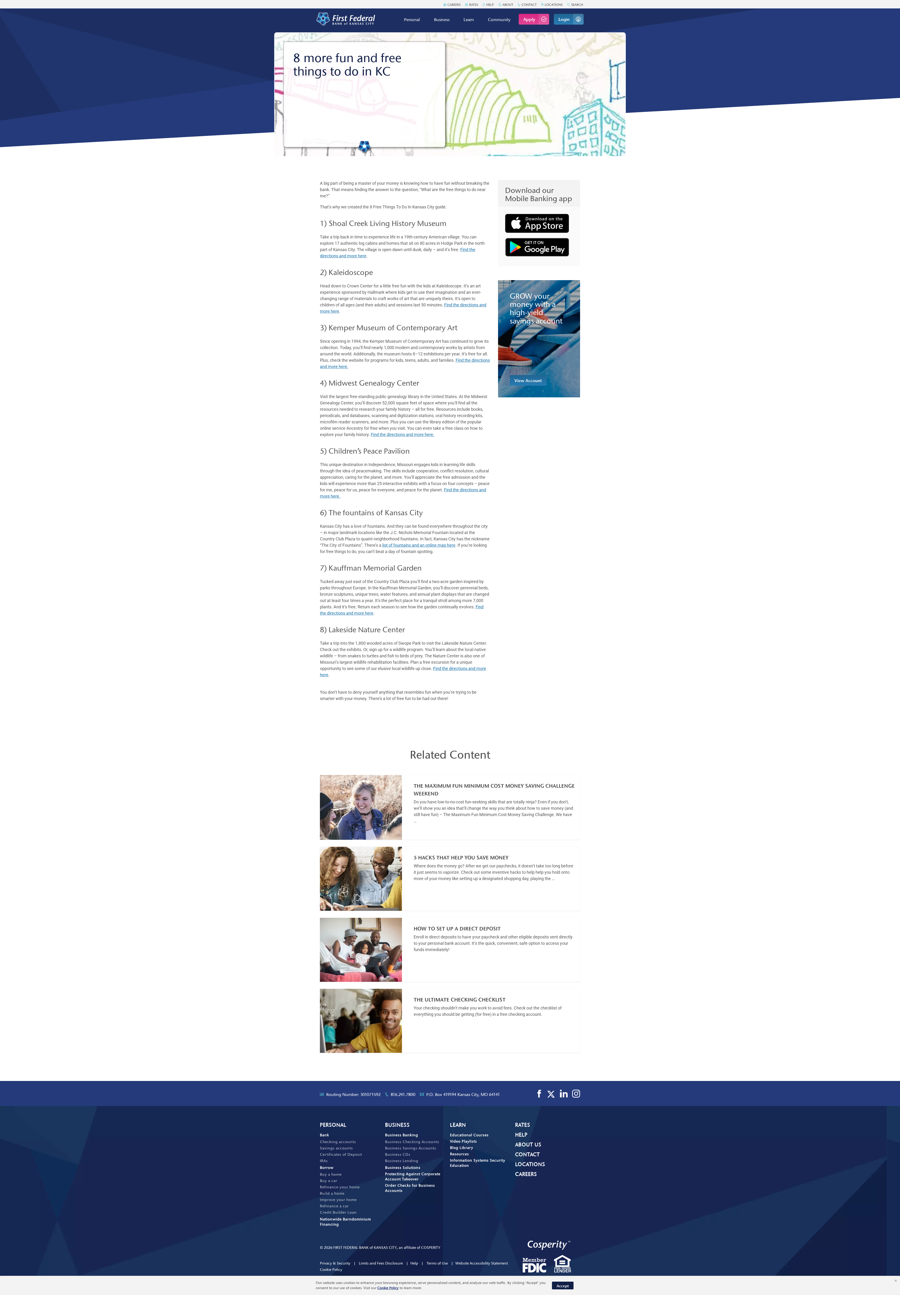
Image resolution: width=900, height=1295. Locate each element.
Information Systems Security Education (477, 1163)
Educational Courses (469, 1135)
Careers (453, 5)
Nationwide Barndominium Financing (345, 1222)
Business (442, 19)
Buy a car (328, 1180)
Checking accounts (338, 1141)
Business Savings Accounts (410, 1148)
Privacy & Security (335, 1263)
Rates (473, 5)
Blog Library (461, 1147)
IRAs (324, 1160)
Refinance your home (340, 1187)
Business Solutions (402, 1167)
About (507, 5)
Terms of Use (437, 1263)
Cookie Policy (331, 1269)
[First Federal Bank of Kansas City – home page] (345, 19)
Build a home (332, 1193)
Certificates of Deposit (341, 1154)
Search (576, 5)
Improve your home (338, 1199)
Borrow (327, 1167)
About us (528, 1144)
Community (499, 19)
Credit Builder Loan (338, 1212)
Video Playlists (463, 1141)
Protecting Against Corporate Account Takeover (412, 1176)
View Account (528, 380)
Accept (563, 1286)
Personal (412, 19)
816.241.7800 (403, 1094)
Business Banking (401, 1135)
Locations (553, 5)
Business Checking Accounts (412, 1141)
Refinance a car (334, 1206)
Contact (529, 5)
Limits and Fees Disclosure (381, 1263)
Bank (324, 1135)
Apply (529, 19)
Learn (469, 19)
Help (489, 5)
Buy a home (331, 1174)
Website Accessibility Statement (481, 1263)
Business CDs (397, 1154)
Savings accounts (336, 1148)
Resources (459, 1154)
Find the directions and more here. (402, 434)
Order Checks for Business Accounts (410, 1188)
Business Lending (401, 1160)
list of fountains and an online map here (418, 545)
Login (564, 19)
